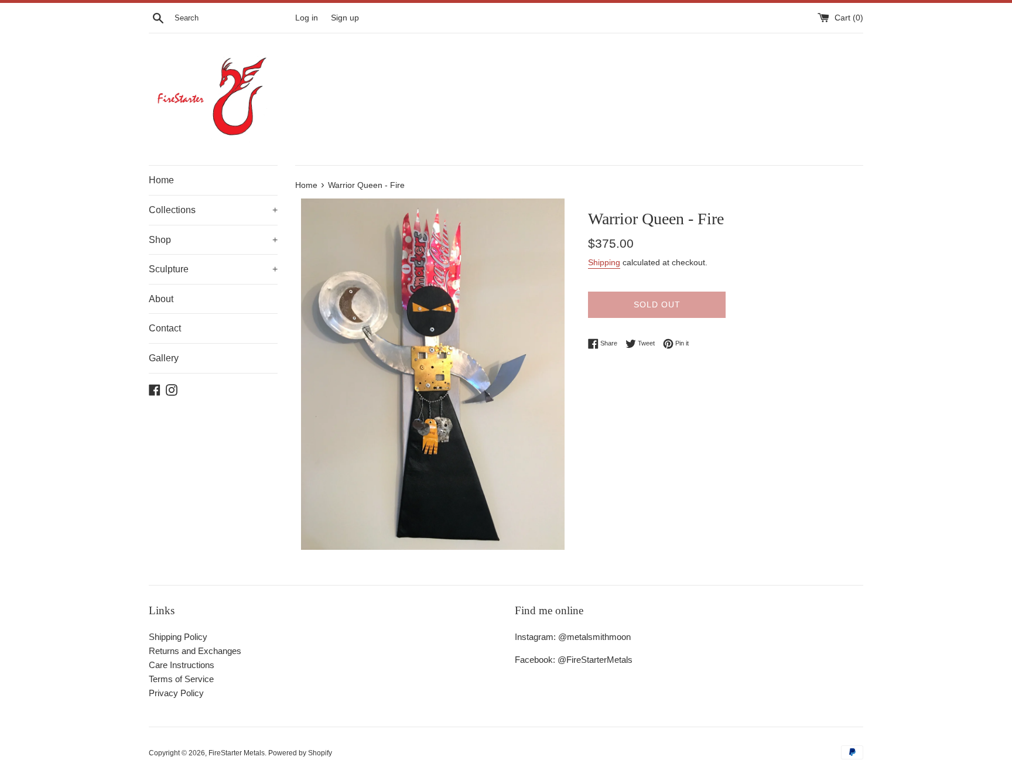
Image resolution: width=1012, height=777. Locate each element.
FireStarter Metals (236, 753)
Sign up (345, 17)
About (161, 299)
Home (161, 180)
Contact (165, 328)
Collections (213, 210)
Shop (213, 240)
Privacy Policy (176, 693)
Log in (306, 17)
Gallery (164, 358)
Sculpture (213, 269)
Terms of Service (181, 679)
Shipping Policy (178, 637)
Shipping (604, 262)
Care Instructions (181, 665)
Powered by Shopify (300, 753)
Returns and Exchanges (195, 651)
